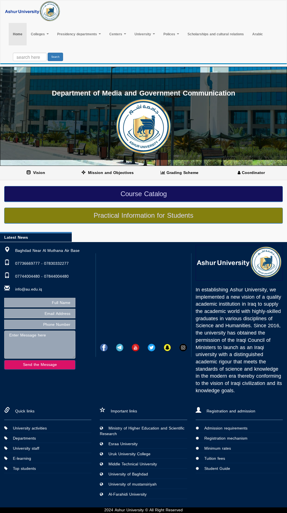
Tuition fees (212, 458)
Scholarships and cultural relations (216, 34)
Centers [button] (116, 34)
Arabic (257, 34)
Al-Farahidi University (125, 494)
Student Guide (215, 468)
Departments (22, 438)
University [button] (143, 34)
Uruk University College (127, 454)
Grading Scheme (181, 173)
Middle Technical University (130, 464)
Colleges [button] (38, 34)
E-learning (20, 458)
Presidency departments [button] (77, 34)
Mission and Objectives (110, 173)
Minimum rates (215, 448)
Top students (22, 468)
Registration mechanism (223, 438)
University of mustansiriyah (130, 484)
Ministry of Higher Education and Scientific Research (142, 431)
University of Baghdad (126, 474)
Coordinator (252, 173)
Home (20, 34)
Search (55, 56)
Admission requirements (223, 428)
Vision (38, 173)
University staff (24, 448)
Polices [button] (169, 34)
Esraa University (121, 444)
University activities (28, 428)
